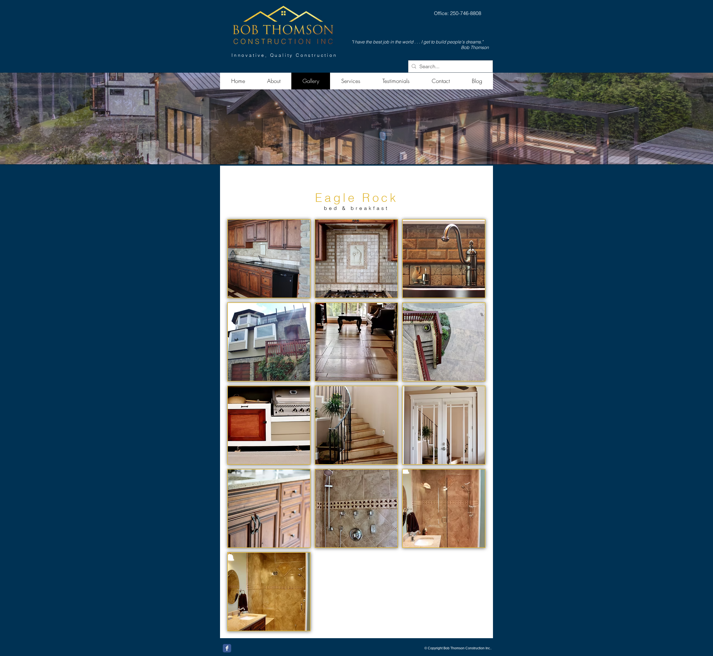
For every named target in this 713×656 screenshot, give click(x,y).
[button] (356, 118)
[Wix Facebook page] (227, 648)
